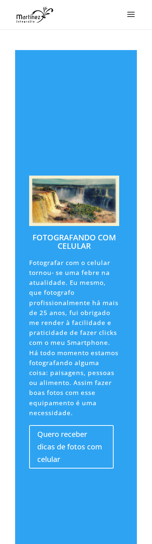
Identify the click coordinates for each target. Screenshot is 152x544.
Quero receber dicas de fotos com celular (69, 446)
